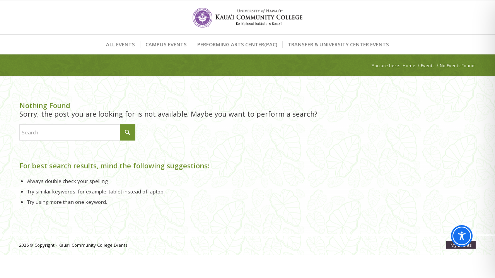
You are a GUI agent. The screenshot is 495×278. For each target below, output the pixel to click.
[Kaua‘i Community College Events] (247, 17)
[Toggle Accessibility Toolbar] (462, 236)
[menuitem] (120, 44)
